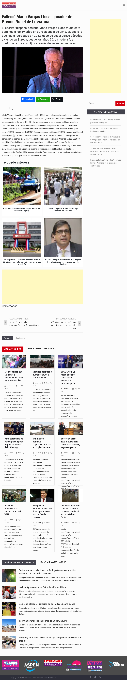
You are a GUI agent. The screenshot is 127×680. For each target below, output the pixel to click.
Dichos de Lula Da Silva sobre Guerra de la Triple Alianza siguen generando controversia (105, 163)
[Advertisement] (42, 287)
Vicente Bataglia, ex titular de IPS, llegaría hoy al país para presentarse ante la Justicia (104, 151)
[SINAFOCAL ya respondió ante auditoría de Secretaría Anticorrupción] (70, 361)
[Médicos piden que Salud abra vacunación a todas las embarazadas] (14, 361)
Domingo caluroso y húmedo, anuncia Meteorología (42, 374)
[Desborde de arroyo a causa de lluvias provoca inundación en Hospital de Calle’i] (70, 495)
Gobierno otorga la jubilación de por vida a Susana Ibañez (47, 604)
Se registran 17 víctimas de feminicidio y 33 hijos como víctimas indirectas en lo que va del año (105, 140)
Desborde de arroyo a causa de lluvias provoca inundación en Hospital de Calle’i (70, 511)
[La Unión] (9, 5)
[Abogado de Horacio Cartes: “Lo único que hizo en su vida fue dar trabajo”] (42, 495)
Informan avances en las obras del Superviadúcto (43, 621)
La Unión (10, 386)
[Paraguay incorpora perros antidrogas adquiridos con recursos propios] (9, 642)
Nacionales (20, 338)
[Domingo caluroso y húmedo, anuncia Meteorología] (42, 361)
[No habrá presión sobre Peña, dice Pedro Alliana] (9, 592)
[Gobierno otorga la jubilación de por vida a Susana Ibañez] (9, 608)
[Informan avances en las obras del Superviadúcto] (9, 625)
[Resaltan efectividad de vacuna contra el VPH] (14, 495)
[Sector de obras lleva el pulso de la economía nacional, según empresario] (70, 428)
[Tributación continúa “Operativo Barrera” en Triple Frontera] (42, 428)
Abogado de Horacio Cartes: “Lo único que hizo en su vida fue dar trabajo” (42, 511)
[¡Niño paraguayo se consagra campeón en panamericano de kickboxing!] (14, 428)
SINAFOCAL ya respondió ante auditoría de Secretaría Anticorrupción (68, 377)
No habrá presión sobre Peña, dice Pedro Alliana (42, 587)
